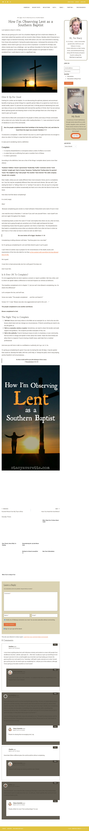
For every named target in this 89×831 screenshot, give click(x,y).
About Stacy (71, 2)
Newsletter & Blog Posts (74, 78)
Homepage (27, 7)
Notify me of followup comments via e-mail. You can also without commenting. (30, 620)
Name (6, 615)
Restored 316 (84, 828)
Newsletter (71, 76)
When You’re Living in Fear (8, 574)
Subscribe (83, 2)
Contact (77, 2)
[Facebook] (3, 2)
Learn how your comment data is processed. (36, 637)
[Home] (17, 17)
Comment (7, 593)
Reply (55, 644)
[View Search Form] (10, 2)
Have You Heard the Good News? (50, 510)
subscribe (40, 620)
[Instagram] (5, 2)
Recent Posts (36, 7)
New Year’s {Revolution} (48, 551)
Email (34, 615)
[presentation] (10, 530)
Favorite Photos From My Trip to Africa (12, 510)
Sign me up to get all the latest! (13, 628)
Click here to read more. (75, 57)
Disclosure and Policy (18, 828)
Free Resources (81, 7)
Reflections (46, 7)
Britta (10, 785)
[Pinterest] (8, 2)
